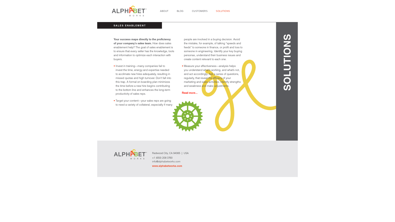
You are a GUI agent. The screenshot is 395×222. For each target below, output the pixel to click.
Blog (180, 11)
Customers (200, 11)
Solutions (223, 11)
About (164, 11)
